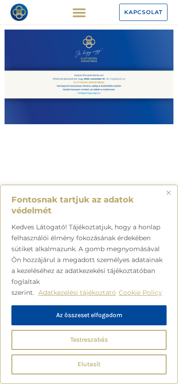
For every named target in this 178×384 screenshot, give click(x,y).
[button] (79, 12)
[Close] (168, 192)
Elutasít (89, 364)
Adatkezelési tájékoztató (77, 292)
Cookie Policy (140, 292)
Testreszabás (89, 340)
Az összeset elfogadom (89, 315)
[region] (89, 284)
